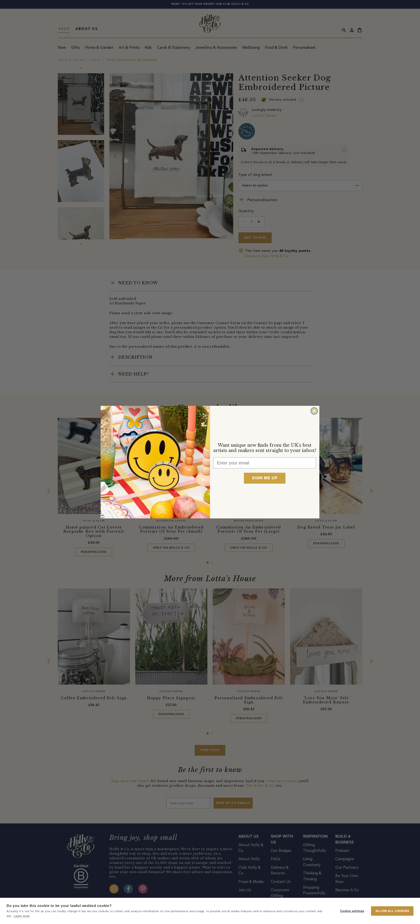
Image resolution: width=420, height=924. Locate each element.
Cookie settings (352, 911)
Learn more (22, 916)
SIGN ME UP (264, 478)
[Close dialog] (314, 411)
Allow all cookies (392, 911)
